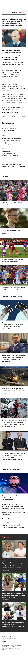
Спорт (3, 16)
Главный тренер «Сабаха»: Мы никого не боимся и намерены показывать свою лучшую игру (13, 232)
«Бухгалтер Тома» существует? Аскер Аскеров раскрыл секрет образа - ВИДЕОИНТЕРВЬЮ (13, 565)
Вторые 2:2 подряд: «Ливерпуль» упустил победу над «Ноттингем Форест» (13, 288)
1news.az (6, 646)
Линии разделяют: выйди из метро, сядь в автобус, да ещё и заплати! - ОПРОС (13, 595)
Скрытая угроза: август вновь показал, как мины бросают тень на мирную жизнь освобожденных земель (14, 391)
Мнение (3, 126)
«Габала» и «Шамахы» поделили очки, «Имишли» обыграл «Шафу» (13, 260)
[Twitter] (11, 116)
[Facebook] (9, 116)
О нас (3, 639)
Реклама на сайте (6, 636)
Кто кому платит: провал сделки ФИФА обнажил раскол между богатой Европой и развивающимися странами (13, 456)
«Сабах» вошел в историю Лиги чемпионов (13, 513)
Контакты (4, 641)
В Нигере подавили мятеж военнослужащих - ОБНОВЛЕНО (13, 165)
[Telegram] (14, 116)
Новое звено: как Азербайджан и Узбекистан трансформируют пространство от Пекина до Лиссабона (14, 358)
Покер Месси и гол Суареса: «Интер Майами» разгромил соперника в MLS (13, 203)
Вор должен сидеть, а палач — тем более (10, 129)
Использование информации (9, 638)
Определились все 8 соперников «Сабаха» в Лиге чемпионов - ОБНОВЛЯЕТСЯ (14, 498)
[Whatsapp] (13, 116)
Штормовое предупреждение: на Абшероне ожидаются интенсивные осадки (10, 154)
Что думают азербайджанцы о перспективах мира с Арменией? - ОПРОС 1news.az (13, 624)
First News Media (6, 28)
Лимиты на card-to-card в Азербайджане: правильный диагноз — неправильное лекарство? (12, 325)
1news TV (3, 560)
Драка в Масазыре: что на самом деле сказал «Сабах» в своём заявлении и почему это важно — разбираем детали (14, 423)
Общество (4, 148)
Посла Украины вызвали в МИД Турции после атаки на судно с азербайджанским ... (11, 141)
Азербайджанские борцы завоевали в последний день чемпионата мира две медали (13, 506)
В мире (3, 135)
